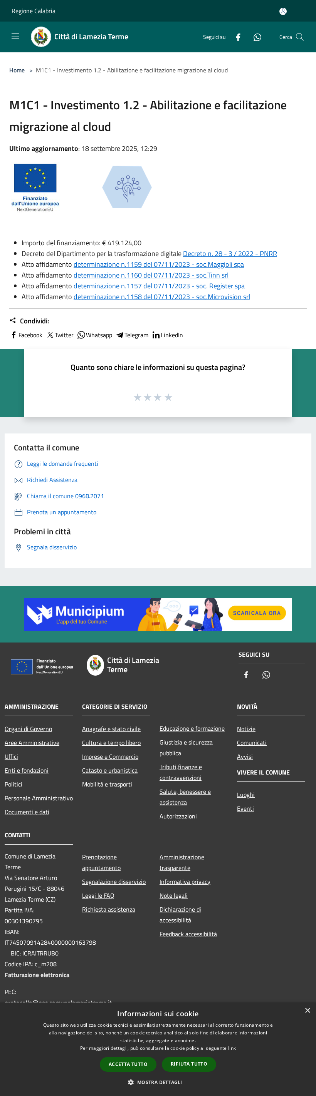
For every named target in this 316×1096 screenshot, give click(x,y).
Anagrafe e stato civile (111, 728)
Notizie (246, 728)
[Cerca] (299, 37)
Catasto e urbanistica (110, 770)
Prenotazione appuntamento (101, 862)
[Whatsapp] (254, 37)
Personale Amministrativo (39, 798)
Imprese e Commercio (110, 756)
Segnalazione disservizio (114, 881)
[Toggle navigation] (15, 36)
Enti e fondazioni (27, 770)
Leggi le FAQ (98, 895)
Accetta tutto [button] (128, 1064)
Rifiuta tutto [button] (189, 1064)
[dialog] (158, 1049)
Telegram (136, 335)
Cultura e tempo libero (111, 742)
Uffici (11, 756)
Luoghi (246, 794)
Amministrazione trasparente (182, 862)
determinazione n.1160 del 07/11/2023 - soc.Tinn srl (151, 275)
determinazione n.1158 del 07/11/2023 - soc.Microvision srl (162, 296)
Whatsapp (99, 335)
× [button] (307, 1011)
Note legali (174, 895)
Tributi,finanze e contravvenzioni (181, 772)
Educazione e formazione (192, 728)
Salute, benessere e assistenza (185, 797)
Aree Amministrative (32, 742)
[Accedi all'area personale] (283, 11)
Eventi (245, 808)
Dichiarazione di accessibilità (180, 915)
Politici (13, 784)
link (232, 1048)
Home (17, 70)
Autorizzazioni (178, 816)
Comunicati (252, 742)
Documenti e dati (27, 812)
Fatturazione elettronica (37, 974)
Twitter (64, 335)
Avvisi (245, 756)
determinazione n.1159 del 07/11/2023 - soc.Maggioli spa (159, 264)
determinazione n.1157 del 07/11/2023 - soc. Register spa (159, 286)
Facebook (30, 335)
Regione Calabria (33, 10)
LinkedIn (172, 335)
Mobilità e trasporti (107, 784)
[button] (158, 1082)
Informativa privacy (185, 881)
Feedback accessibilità (188, 934)
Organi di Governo (28, 728)
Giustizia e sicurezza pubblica (186, 748)
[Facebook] (235, 37)
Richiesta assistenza (108, 909)
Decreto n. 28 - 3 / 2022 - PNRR (230, 253)
